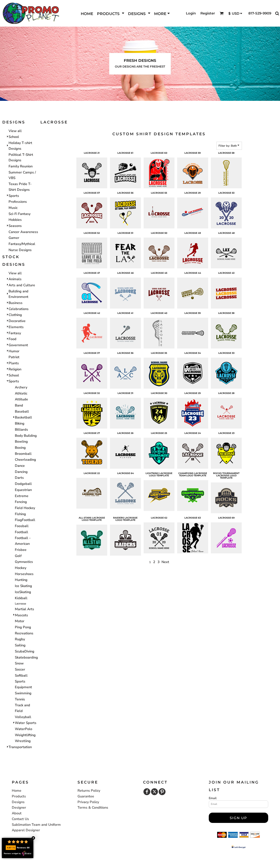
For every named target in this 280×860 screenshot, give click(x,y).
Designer (19, 807)
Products (19, 796)
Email (213, 798)
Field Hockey (25, 508)
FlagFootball (25, 520)
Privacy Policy (88, 802)
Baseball (22, 411)
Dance (20, 465)
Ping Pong (23, 627)
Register (207, 13)
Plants (14, 363)
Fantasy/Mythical (22, 244)
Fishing (20, 514)
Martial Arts (24, 609)
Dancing (21, 471)
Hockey (20, 568)
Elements (16, 327)
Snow (19, 663)
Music (13, 207)
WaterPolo (23, 729)
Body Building (26, 435)
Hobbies (15, 219)
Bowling (21, 441)
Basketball (23, 417)
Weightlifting (25, 735)
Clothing (15, 315)
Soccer (20, 669)
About (17, 813)
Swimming (23, 693)
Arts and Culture (22, 285)
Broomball (23, 453)
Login (191, 13)
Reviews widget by (12, 853)
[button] (110, 13)
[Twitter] (154, 791)
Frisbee (20, 549)
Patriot (14, 357)
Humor (14, 351)
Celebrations (19, 309)
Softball (21, 675)
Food (12, 339)
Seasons (15, 226)
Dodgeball (23, 483)
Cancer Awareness (23, 232)
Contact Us (20, 819)
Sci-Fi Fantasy (19, 214)
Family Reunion (21, 166)
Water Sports (25, 723)
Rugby (20, 639)
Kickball (21, 598)
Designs (18, 802)
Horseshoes (24, 574)
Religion (15, 369)
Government (18, 345)
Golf (18, 556)
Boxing (20, 447)
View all (15, 131)
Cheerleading (25, 459)
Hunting (21, 580)
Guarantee (86, 796)
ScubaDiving (24, 651)
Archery (21, 387)
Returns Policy (89, 790)
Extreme (21, 496)
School (14, 136)
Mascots (21, 615)
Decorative (17, 321)
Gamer (14, 237)
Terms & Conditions (93, 807)
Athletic (21, 393)
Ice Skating (23, 586)
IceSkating (23, 592)
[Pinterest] (162, 791)
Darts (19, 477)
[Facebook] (146, 791)
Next (165, 562)
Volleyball (23, 717)
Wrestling (23, 741)
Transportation (20, 747)
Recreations (24, 633)
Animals (15, 279)
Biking (19, 423)
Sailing (20, 645)
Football (21, 532)
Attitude (21, 399)
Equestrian (23, 490)
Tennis (20, 699)
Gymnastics (24, 561)
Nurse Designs (20, 250)
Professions (18, 201)
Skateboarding (26, 657)
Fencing (21, 502)
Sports (14, 195)
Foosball (22, 526)
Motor (19, 621)
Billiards (21, 429)
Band (19, 405)
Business (15, 303)
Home (16, 790)
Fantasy (15, 333)
